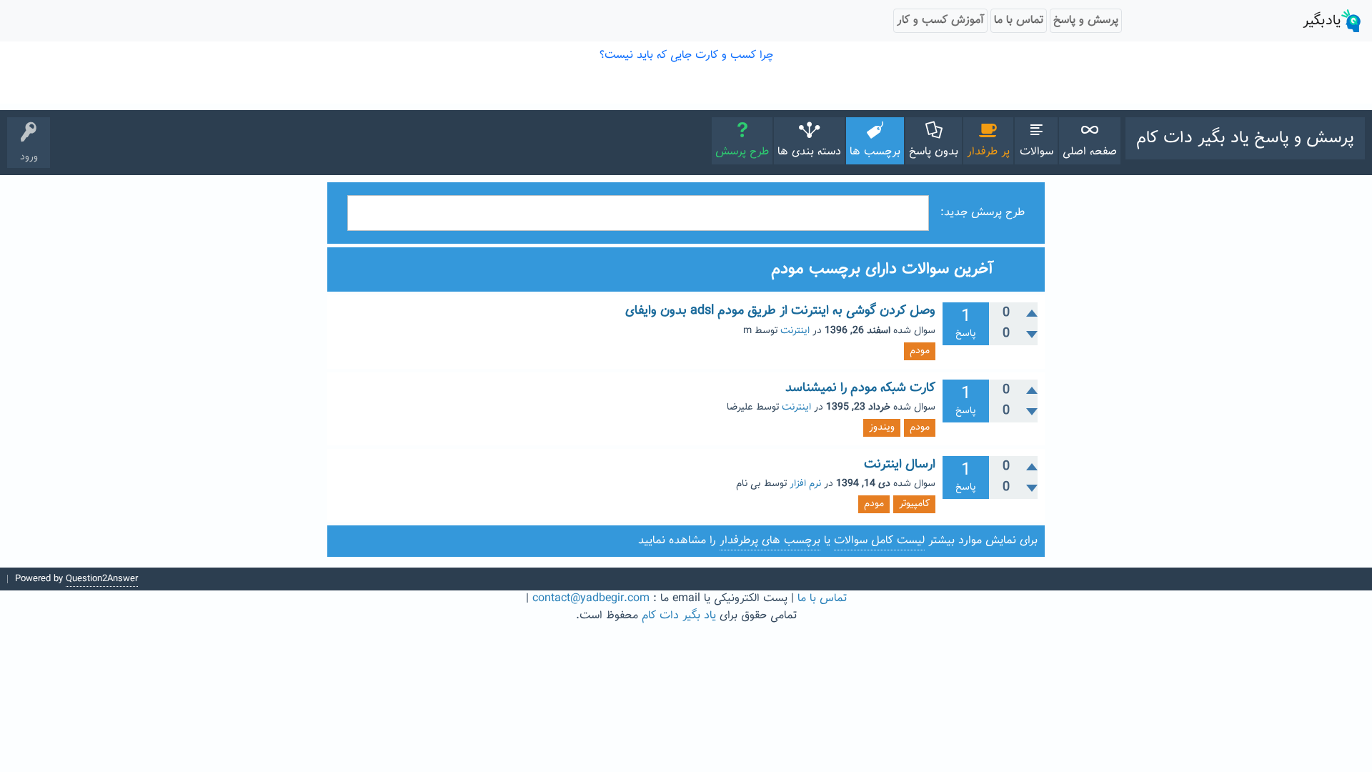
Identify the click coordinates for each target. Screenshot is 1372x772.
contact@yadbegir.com (591, 599)
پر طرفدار (988, 152)
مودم (920, 351)
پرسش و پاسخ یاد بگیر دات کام (1245, 138)
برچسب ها (875, 152)
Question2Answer (102, 579)
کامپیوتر (914, 504)
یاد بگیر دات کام (679, 616)
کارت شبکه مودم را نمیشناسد (860, 388)
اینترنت (795, 331)
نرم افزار (805, 484)
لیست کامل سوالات (879, 541)
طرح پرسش (742, 152)
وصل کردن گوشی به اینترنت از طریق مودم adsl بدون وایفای (780, 311)
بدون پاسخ (933, 152)
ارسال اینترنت (899, 465)
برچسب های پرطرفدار (770, 541)
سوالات (1036, 152)
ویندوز (882, 427)
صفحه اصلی (1090, 152)
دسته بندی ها (809, 152)
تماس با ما (822, 599)
